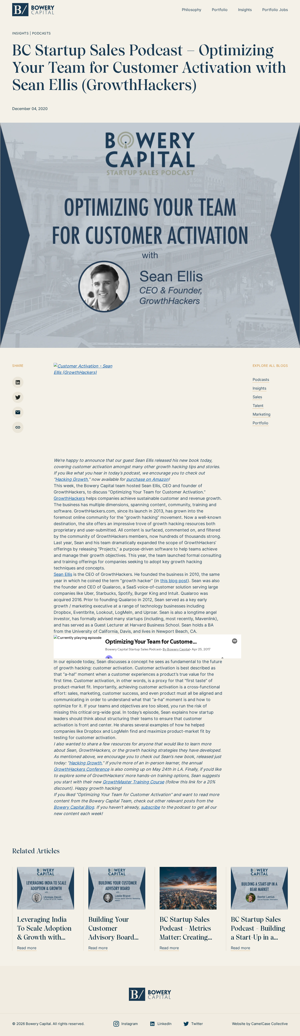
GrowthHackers (69, 498)
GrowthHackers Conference (81, 769)
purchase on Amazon (147, 479)
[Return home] (33, 9)
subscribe (150, 807)
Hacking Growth (71, 479)
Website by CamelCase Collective (260, 1023)
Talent (258, 405)
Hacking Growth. (85, 762)
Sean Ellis (63, 574)
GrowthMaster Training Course (133, 781)
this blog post (174, 580)
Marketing (261, 414)
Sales (257, 397)
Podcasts (261, 379)
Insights (259, 388)
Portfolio (260, 423)
